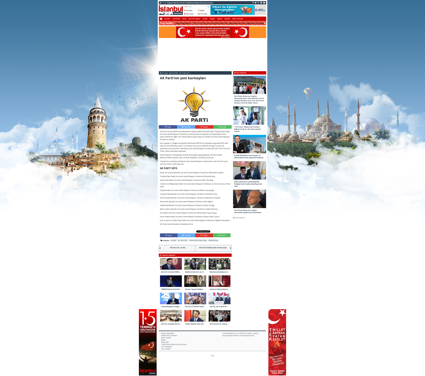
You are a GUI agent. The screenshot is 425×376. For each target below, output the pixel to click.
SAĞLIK (219, 19)
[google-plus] (258, 3)
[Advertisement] (212, 54)
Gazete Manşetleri (167, 333)
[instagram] (261, 3)
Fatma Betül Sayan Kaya (198, 240)
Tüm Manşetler (166, 346)
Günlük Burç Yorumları (169, 335)
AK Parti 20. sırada (177, 247)
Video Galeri (189, 14)
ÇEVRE (205, 19)
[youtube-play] (264, 3)
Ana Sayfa (189, 10)
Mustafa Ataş (213, 240)
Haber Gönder (166, 338)
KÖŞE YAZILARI (237, 19)
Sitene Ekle (165, 342)
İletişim (202, 10)
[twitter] (256, 3)
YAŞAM (212, 19)
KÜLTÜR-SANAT (194, 19)
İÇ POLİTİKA (174, 73)
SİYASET (167, 19)
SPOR (184, 19)
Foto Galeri (203, 14)
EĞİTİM (227, 19)
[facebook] (253, 3)
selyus (212, 356)
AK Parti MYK (182, 240)
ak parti (173, 240)
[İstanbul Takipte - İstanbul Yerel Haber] (171, 10)
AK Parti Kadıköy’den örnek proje (213, 247)
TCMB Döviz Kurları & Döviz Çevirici (174, 344)
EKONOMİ (176, 19)
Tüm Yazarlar (166, 349)
